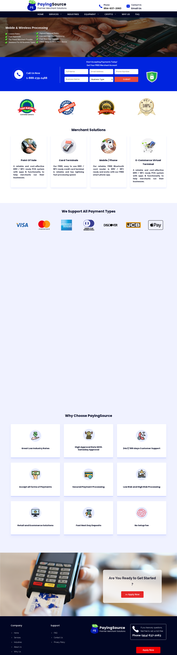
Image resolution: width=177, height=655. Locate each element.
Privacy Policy (59, 642)
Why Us (126, 14)
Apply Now (148, 650)
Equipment (90, 14)
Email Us (136, 8)
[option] (22, 314)
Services (54, 14)
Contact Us (136, 5)
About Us (18, 647)
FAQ (137, 14)
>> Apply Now (132, 594)
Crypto (109, 14)
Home (41, 14)
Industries (73, 14)
